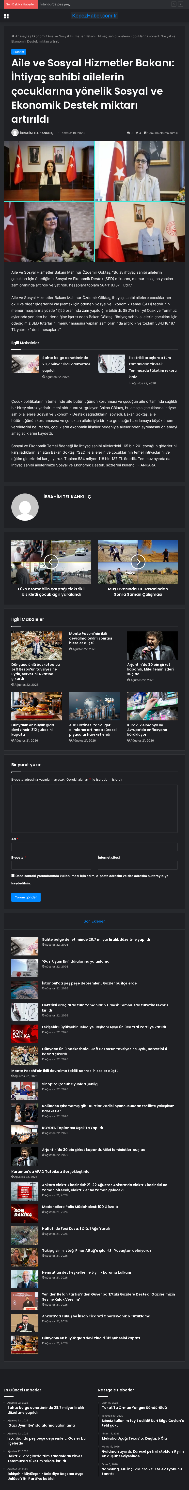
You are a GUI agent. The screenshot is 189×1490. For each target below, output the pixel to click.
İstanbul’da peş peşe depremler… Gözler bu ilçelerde (80, 4)
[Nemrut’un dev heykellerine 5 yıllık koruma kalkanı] (24, 1279)
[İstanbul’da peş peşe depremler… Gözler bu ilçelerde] (24, 990)
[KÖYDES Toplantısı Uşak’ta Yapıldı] (24, 1134)
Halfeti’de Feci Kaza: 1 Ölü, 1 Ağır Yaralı (76, 1228)
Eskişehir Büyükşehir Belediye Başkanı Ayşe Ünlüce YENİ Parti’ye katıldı (104, 1027)
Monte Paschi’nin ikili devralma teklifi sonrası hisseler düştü (90, 638)
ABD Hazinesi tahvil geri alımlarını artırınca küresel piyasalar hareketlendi (93, 730)
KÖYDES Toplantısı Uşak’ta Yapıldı (72, 1127)
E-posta (18, 857)
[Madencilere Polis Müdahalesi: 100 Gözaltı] (24, 1213)
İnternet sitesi (109, 857)
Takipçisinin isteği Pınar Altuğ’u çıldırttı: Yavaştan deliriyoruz (96, 1250)
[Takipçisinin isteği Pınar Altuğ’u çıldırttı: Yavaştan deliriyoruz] (24, 1257)
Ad (14, 839)
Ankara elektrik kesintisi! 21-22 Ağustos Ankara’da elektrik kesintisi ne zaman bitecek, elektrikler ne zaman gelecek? (104, 1187)
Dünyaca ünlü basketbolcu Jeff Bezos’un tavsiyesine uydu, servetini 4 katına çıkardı (35, 671)
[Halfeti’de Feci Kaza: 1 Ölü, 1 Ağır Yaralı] (24, 1235)
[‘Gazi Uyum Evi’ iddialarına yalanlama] (24, 968)
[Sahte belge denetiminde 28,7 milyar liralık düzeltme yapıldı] (25, 364)
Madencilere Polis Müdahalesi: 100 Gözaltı (80, 1206)
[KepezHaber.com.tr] (94, 15)
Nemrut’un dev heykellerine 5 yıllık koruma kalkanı (86, 1272)
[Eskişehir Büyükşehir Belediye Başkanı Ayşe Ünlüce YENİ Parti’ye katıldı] (24, 1034)
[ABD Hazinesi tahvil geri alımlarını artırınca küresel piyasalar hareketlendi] (94, 706)
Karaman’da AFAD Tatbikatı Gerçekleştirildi (51, 1171)
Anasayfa (21, 36)
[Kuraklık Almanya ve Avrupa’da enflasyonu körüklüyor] (152, 706)
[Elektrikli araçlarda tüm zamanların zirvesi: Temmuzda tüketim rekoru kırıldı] (111, 364)
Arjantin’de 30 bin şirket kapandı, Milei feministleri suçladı (150, 669)
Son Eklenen (95, 921)
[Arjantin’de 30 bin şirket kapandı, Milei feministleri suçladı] (152, 645)
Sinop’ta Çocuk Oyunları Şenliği (70, 1084)
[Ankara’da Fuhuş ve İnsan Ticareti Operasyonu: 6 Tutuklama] (24, 1323)
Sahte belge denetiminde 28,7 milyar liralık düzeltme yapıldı (66, 364)
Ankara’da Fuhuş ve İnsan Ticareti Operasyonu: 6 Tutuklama (96, 1316)
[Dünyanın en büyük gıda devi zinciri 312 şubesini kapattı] (36, 706)
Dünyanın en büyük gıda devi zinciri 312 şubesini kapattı (32, 730)
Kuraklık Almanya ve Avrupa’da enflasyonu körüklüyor (147, 730)
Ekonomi (38, 36)
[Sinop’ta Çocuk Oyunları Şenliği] (24, 1091)
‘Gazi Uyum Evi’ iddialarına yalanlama (76, 961)
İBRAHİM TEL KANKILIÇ (36, 133)
